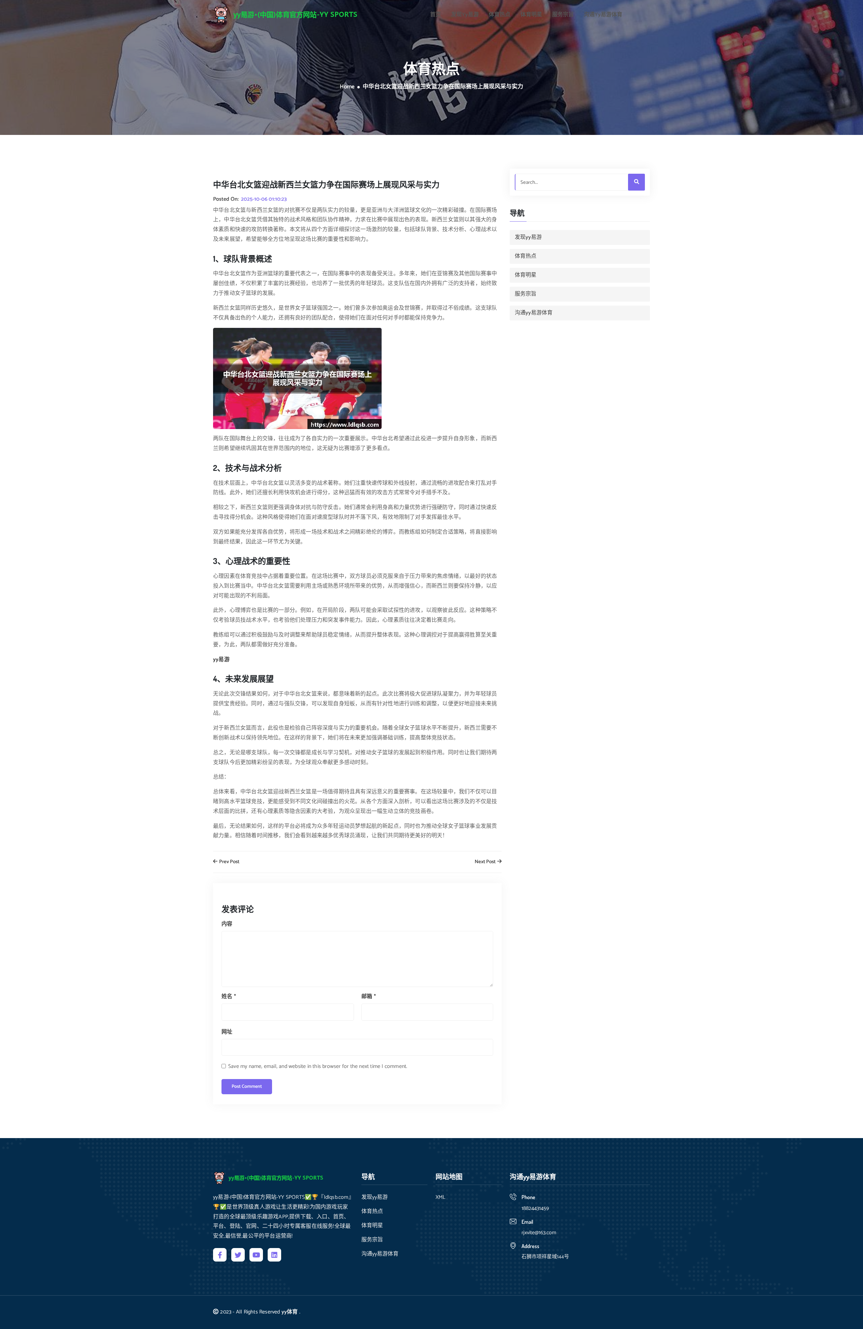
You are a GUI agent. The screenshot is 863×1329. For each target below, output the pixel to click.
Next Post (486, 862)
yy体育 (289, 1312)
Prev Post (228, 862)
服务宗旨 (563, 15)
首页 (435, 15)
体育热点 (499, 15)
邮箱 (368, 996)
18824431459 (535, 1208)
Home (347, 87)
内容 (226, 924)
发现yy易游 (465, 15)
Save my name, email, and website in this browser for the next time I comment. (317, 1066)
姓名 (228, 996)
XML (440, 1197)
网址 (226, 1032)
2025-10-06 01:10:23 (264, 199)
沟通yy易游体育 (603, 15)
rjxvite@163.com (539, 1232)
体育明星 (531, 15)
